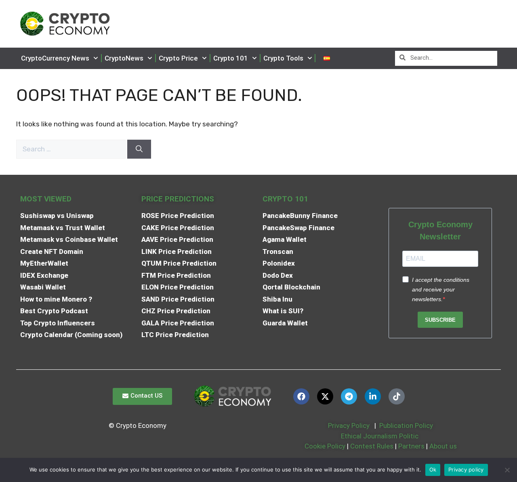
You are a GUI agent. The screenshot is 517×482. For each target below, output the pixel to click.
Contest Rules (372, 446)
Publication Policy (406, 425)
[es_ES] (326, 58)
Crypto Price (178, 58)
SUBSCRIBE (440, 320)
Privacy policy (466, 469)
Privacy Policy (348, 425)
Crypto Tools (283, 58)
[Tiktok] (397, 396)
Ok (433, 469)
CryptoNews (124, 58)
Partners (411, 446)
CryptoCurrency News (55, 58)
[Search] (139, 149)
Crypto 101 (230, 58)
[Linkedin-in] (373, 396)
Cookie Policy (324, 446)
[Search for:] (71, 149)
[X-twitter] (325, 396)
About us (443, 446)
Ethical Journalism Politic (380, 436)
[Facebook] (301, 396)
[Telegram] (349, 396)
